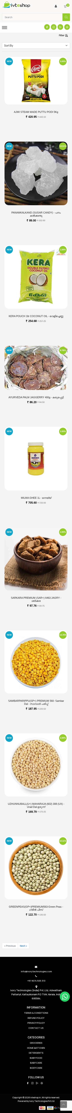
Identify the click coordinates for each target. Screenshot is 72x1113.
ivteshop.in (35, 1097)
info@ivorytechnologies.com (36, 971)
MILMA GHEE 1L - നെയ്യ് (36, 497)
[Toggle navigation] (4, 27)
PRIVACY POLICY (36, 1022)
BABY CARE (36, 1062)
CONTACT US (36, 1027)
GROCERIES (36, 1042)
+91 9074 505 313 (36, 980)
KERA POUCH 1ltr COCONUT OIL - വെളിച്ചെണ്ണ (36, 316)
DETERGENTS (36, 1052)
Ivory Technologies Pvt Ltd (41, 1101)
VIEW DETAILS (36, 125)
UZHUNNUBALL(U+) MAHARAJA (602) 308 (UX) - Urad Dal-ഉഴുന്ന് (36, 805)
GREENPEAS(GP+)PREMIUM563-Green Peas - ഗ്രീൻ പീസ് (36, 908)
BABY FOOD (36, 1057)
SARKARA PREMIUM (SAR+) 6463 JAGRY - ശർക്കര (36, 599)
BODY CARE (36, 1067)
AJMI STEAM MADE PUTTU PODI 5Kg (36, 111)
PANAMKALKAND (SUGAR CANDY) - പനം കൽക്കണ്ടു (36, 214)
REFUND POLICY (36, 1017)
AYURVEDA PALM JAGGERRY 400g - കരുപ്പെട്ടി (36, 397)
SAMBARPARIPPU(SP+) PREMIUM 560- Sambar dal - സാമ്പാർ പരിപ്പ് (36, 702)
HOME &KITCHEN (36, 1047)
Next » (23, 945)
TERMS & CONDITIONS (36, 1012)
